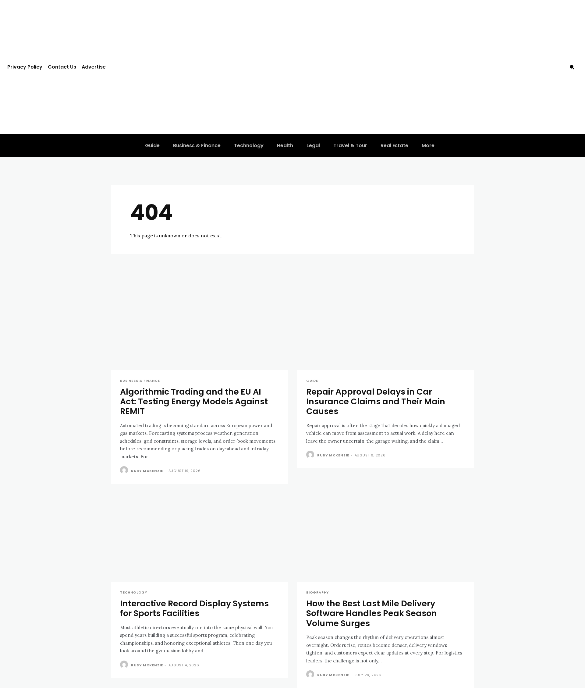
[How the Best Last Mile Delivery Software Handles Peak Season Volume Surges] (385, 537)
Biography (317, 592)
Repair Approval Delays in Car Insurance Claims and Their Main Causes (375, 401)
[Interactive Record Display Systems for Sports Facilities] (199, 537)
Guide (312, 380)
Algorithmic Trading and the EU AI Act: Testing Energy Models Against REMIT (194, 401)
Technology (133, 592)
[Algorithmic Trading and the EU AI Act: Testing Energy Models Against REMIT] (199, 325)
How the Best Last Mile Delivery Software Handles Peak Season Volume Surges (371, 613)
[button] (572, 67)
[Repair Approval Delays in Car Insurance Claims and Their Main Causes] (385, 325)
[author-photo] (125, 470)
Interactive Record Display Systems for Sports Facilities (194, 608)
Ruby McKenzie (147, 470)
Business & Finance (140, 380)
